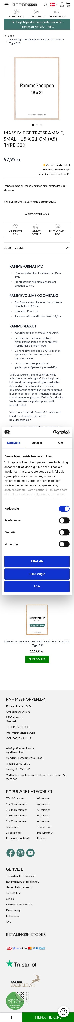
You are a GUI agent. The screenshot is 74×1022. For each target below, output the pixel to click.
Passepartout (45, 832)
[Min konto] (62, 4)
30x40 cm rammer (16, 815)
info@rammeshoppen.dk (20, 732)
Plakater (42, 838)
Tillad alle (37, 561)
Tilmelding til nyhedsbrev (21, 875)
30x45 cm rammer (16, 809)
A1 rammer (43, 798)
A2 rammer (43, 804)
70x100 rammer (15, 798)
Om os (10, 898)
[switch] (64, 520)
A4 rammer (43, 815)
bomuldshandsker (20, 419)
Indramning (13, 915)
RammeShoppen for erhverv (22, 881)
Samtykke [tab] (13, 442)
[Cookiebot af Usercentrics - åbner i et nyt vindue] (53, 432)
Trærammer (44, 826)
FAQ (8, 921)
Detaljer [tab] (37, 442)
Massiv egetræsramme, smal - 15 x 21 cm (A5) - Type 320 (36, 41)
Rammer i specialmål (18, 838)
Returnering (13, 910)
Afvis (37, 586)
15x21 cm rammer (16, 821)
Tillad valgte (37, 574)
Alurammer (12, 826)
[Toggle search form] (45, 4)
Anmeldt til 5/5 (37, 213)
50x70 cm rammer (16, 804)
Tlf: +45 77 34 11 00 (18, 727)
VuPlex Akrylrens (49, 378)
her (15, 778)
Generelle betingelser (19, 887)
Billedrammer (13, 832)
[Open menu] (6, 4)
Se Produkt (37, 659)
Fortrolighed (13, 893)
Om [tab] (60, 442)
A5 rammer (43, 821)
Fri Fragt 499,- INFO (56, 16)
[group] (30, 201)
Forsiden (9, 35)
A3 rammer (43, 809)
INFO (50, 26)
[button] (37, 88)
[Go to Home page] (24, 4)
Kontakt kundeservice (19, 904)
